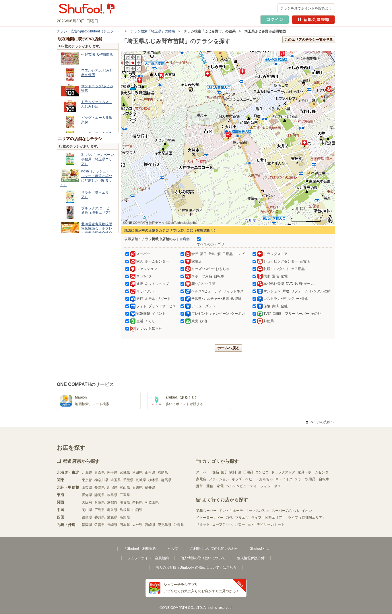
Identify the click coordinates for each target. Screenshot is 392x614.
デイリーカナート (270, 524)
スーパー (203, 472)
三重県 (125, 495)
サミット (203, 524)
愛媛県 (112, 517)
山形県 (150, 473)
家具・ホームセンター (315, 472)
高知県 (125, 517)
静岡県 (99, 495)
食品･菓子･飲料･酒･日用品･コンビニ (240, 472)
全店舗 (184, 239)
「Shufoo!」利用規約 (139, 549)
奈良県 (137, 502)
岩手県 (112, 473)
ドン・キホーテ (231, 511)
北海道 (87, 473)
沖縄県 (179, 525)
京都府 (112, 502)
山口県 (137, 510)
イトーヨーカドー (210, 518)
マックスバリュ (257, 511)
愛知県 (87, 495)
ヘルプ (173, 549)
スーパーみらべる (285, 511)
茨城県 (141, 480)
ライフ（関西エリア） (268, 518)
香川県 (99, 517)
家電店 (201, 479)
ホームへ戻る (228, 348)
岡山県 (87, 510)
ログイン (274, 19)
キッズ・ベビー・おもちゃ (252, 479)
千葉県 (128, 480)
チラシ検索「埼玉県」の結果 (152, 31)
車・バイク (283, 479)
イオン (307, 511)
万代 (229, 518)
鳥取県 (112, 510)
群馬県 (166, 480)
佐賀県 (99, 525)
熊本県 (125, 525)
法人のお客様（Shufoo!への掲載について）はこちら (196, 568)
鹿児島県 (164, 525)
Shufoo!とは (259, 549)
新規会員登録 (313, 19)
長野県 (99, 487)
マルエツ (242, 518)
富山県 (125, 487)
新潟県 (112, 487)
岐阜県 (112, 495)
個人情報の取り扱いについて (203, 558)
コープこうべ (222, 524)
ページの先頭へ (320, 422)
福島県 (163, 473)
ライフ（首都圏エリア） (307, 518)
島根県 (125, 510)
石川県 (137, 487)
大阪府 (87, 502)
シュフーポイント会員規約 (148, 558)
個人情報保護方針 (251, 558)
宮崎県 (150, 525)
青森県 (99, 473)
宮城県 (125, 473)
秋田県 (137, 473)
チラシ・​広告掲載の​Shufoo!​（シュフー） (89, 31)
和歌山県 (152, 502)
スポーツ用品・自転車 (312, 479)
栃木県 (153, 480)
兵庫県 (99, 502)
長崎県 (112, 525)
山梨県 (87, 487)
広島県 (99, 510)
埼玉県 (115, 480)
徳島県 (87, 517)
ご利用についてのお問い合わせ (214, 549)
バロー (240, 524)
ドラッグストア (283, 472)
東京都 (87, 480)
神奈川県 (101, 480)
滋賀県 (125, 502)
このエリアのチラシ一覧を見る (309, 40)
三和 (251, 524)
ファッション (219, 479)
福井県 (150, 487)
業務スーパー (206, 511)
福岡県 (87, 525)
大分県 (137, 525)
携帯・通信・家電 (210, 486)
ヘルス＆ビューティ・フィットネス (253, 486)
